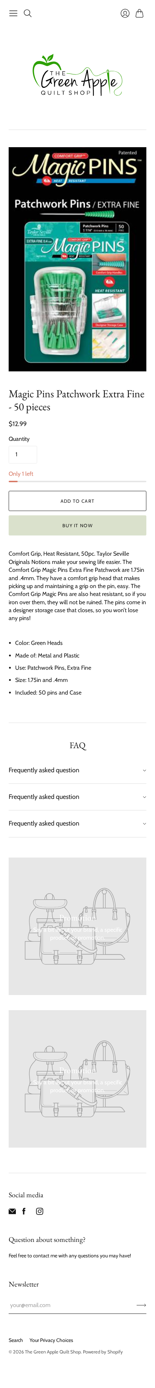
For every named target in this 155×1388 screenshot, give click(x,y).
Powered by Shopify (103, 1352)
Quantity (19, 438)
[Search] (28, 13)
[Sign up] (141, 1305)
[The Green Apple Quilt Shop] (77, 75)
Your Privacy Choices (51, 1340)
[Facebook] (24, 1213)
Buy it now (77, 525)
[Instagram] (39, 1213)
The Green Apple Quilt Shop (53, 1352)
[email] (12, 1213)
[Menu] (13, 13)
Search (16, 1340)
